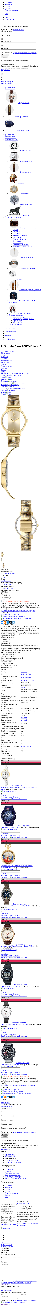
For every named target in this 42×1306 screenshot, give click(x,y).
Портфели (16, 232)
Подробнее (4, 795)
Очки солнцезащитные (27, 268)
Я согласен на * (20, 1281)
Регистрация (9, 19)
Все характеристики (8, 573)
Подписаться (15, 614)
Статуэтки (25, 215)
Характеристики (6, 383)
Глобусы (21, 183)
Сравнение (16, 797)
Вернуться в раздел (7, 373)
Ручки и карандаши (26, 257)
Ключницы (17, 241)
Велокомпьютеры (19, 317)
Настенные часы (25, 150)
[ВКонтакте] (2, 622)
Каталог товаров (7, 81)
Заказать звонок (18, 30)
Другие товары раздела (27, 611)
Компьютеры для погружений (23, 319)
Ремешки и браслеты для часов (30, 290)
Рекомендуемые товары (13, 1177)
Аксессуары (5, 385)
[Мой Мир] (8, 622)
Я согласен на (20, 53)
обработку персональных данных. (24, 53)
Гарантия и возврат (11, 10)
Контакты (8, 4)
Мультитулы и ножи (24, 313)
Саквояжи (16, 233)
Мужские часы (10, 87)
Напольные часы (25, 172)
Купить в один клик (23, 1283)
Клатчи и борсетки (19, 239)
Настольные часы (26, 161)
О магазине (9, 2)
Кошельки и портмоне (21, 245)
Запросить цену (19, 1302)
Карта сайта (21, 1223)
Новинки (8, 1171)
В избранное (5, 799)
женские (4, 577)
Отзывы (7, 12)
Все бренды (9, 1169)
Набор (3, 377)
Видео (3, 394)
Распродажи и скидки (12, 1175)
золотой (24, 718)
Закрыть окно (5, 70)
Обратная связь (6, 1243)
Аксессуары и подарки (22, 130)
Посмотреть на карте (8, 1224)
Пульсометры (17, 321)
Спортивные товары (16, 315)
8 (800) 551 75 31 (6, 1245)
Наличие (4, 390)
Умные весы (17, 322)
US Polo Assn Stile (7, 588)
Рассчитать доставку (24, 618)
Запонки (19, 279)
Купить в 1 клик (6, 797)
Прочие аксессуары (16, 324)
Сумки (15, 230)
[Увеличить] (14, 446)
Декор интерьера (26, 204)
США (3, 599)
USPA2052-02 (26, 746)
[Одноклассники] (5, 622)
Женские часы (10, 89)
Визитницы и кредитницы (22, 246)
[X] (10, 622)
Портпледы (17, 237)
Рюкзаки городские (20, 235)
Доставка (8, 8)
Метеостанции (25, 194)
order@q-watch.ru (23, 1203)
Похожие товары (7, 388)
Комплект (4, 379)
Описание (4, 381)
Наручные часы (24, 103)
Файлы (3, 392)
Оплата (7, 6)
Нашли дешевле (19, 616)
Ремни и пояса (18, 243)
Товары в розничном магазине (15, 1178)
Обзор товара (5, 375)
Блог (6, 14)
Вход (6, 17)
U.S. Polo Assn (6, 581)
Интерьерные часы (21, 117)
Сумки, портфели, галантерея (30, 228)
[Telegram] (13, 622)
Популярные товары (12, 1173)
